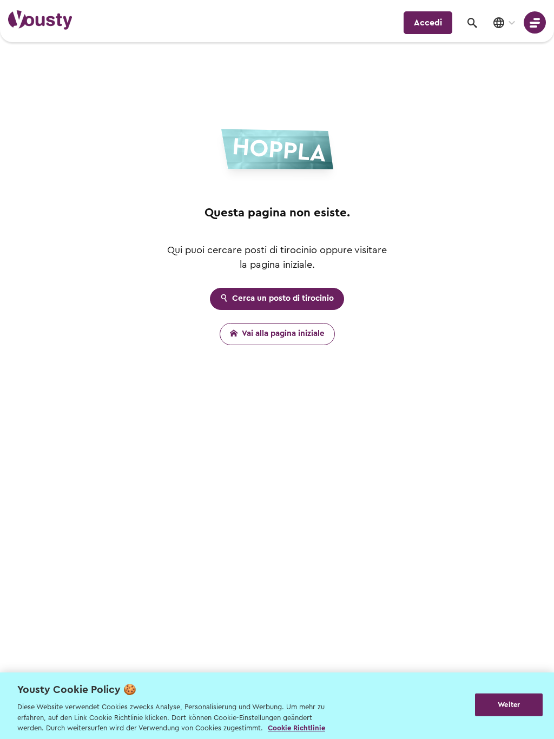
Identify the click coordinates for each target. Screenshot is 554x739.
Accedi (428, 22)
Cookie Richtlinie (296, 727)
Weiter (509, 704)
